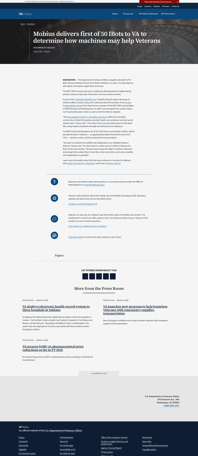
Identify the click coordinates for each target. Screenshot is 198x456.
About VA (64, 441)
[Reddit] (99, 276)
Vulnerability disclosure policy (155, 445)
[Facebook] (85, 276)
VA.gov (22, 437)
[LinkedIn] (105, 276)
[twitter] (156, 391)
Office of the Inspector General (114, 437)
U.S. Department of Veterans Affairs (63, 430)
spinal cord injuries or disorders (80, 163)
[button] (178, 13)
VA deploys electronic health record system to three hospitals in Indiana (56, 308)
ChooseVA (23, 441)
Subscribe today (75, 237)
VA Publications (66, 437)
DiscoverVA (23, 445)
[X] (92, 276)
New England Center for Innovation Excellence (87, 117)
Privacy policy (107, 452)
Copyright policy (149, 449)
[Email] (112, 276)
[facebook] (165, 391)
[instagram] (169, 391)
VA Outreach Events (27, 453)
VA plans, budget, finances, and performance (114, 442)
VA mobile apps (66, 445)
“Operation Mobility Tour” (86, 99)
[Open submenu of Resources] (134, 13)
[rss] (160, 391)
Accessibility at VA (67, 449)
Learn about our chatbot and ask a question (87, 226)
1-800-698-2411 (171, 405)
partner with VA (114, 163)
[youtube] (151, 391)
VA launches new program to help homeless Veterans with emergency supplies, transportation (135, 309)
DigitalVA (22, 449)
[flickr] (178, 391)
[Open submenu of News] (119, 13)
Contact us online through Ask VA (82, 204)
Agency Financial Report (111, 448)
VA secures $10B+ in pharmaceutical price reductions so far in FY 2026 (53, 348)
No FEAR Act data (67, 453)
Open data (146, 441)
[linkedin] (174, 391)
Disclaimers (147, 437)
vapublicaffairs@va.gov (95, 184)
